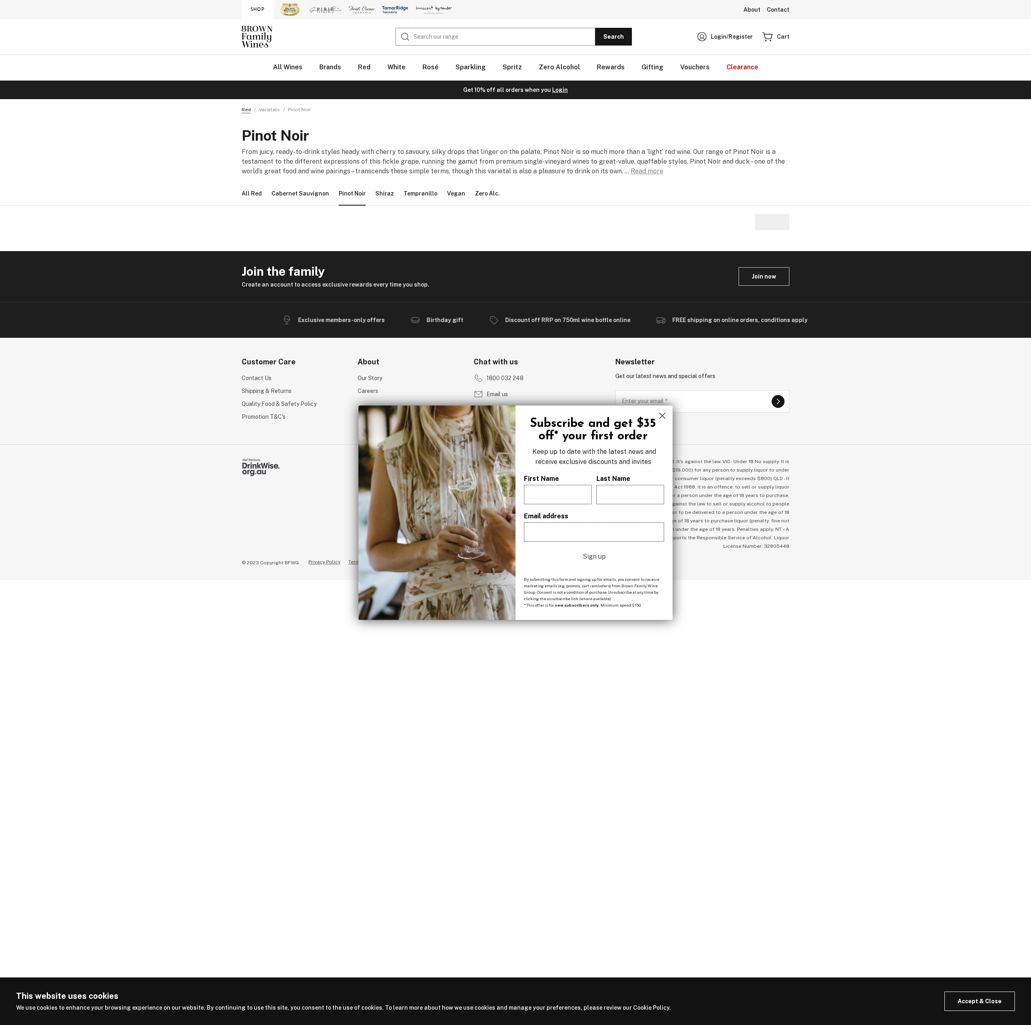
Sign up (594, 556)
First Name (541, 478)
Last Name (613, 478)
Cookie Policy (651, 1007)
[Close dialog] (662, 416)
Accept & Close (980, 1001)
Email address (546, 516)
